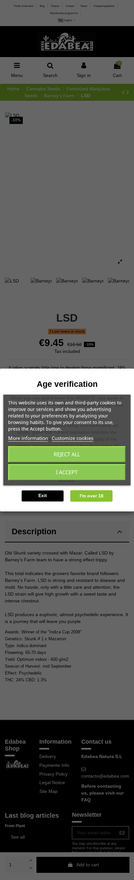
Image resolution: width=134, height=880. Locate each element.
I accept (67, 472)
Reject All (67, 454)
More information (28, 438)
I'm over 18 (91, 495)
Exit (42, 495)
